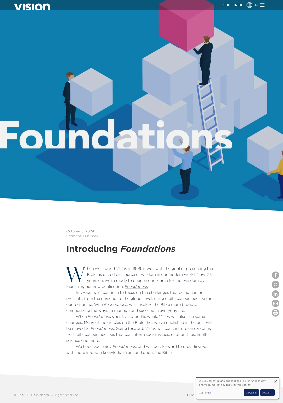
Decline (251, 392)
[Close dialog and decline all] (276, 380)
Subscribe (233, 5)
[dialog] (237, 388)
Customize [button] (205, 392)
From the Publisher (82, 236)
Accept (267, 392)
